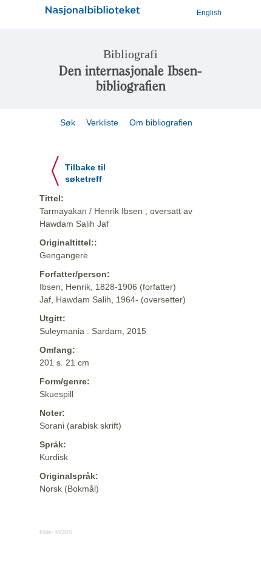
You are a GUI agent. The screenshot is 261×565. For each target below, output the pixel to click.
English (209, 12)
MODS (63, 532)
